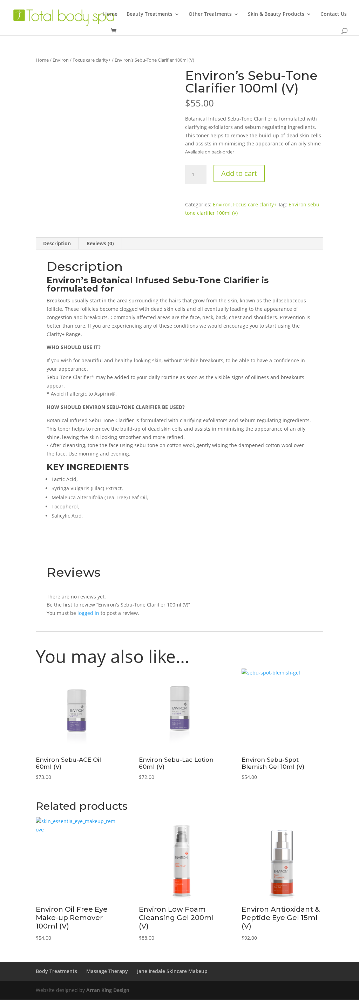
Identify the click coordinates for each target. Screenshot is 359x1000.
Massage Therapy (107, 971)
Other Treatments (210, 14)
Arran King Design (107, 990)
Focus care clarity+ (92, 60)
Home (110, 14)
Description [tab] (57, 243)
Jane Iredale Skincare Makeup (172, 971)
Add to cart (239, 173)
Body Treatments (56, 971)
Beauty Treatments (149, 14)
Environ (61, 60)
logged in (88, 613)
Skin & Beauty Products (276, 14)
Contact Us (333, 14)
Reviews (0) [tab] (100, 243)
